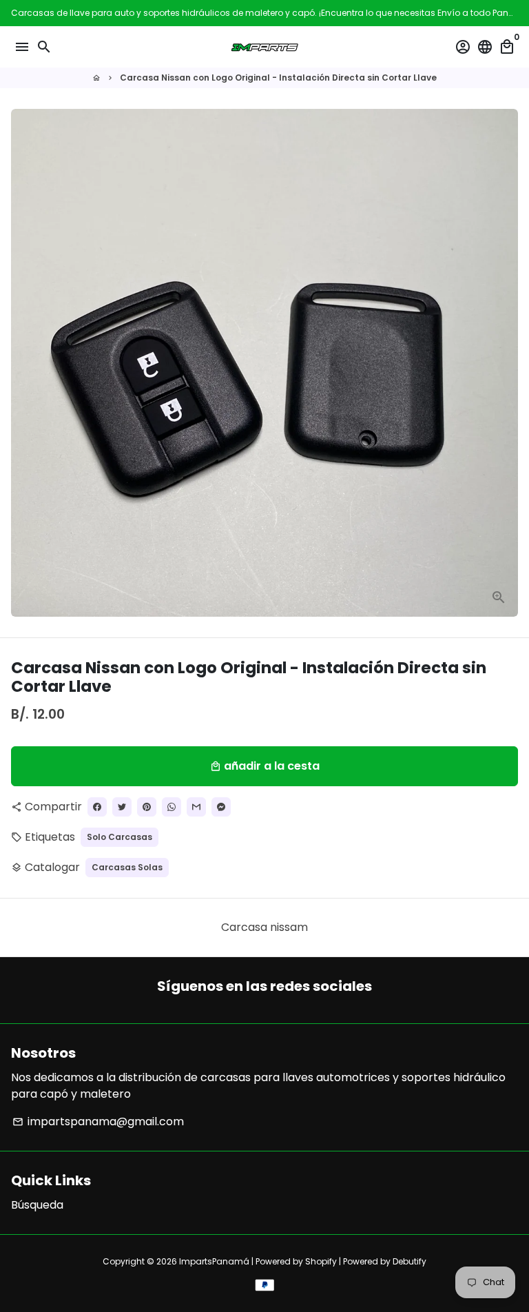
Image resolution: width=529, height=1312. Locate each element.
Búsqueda (37, 1205)
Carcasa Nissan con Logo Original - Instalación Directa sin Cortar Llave (278, 77)
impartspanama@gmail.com (98, 1121)
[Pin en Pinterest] (146, 807)
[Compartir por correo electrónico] (196, 807)
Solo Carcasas (119, 837)
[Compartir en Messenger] (221, 807)
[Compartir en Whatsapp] (171, 807)
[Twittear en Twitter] (122, 807)
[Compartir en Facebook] (97, 807)
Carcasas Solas (127, 867)
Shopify (321, 1261)
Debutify (409, 1261)
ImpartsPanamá (214, 1261)
